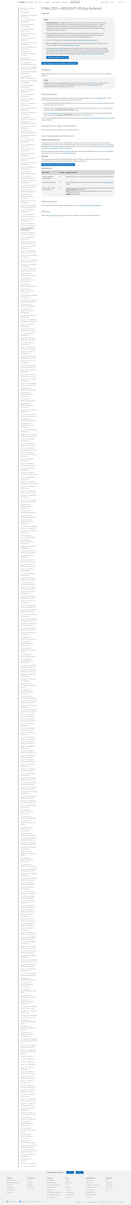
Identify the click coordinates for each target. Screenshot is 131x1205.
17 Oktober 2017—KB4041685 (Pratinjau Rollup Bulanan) (29, 1007)
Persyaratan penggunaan (92, 1202)
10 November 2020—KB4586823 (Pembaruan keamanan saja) (27, 521)
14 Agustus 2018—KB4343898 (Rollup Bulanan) (29, 874)
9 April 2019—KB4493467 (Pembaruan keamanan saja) (28, 760)
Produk (40, 2)
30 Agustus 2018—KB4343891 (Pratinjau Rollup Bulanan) (29, 870)
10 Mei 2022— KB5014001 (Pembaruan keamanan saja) (28, 348)
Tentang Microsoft (109, 1182)
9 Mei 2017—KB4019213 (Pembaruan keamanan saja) (28, 1086)
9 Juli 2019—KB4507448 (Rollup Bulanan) (27, 724)
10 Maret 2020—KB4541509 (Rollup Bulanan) (28, 601)
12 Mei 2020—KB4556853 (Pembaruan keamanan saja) (28, 579)
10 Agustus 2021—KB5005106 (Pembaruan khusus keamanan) (29, 435)
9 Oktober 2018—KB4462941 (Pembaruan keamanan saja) (28, 843)
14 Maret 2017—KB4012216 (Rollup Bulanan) (28, 1109)
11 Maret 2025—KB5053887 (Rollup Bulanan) (28, 104)
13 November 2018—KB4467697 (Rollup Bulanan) (28, 834)
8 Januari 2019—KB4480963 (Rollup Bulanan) (28, 806)
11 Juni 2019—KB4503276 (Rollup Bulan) (28, 733)
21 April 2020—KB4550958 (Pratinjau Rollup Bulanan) (28, 583)
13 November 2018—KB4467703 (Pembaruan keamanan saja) (27, 829)
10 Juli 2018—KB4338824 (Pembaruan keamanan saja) (28, 892)
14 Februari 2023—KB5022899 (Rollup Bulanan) (29, 256)
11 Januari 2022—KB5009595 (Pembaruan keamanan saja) (28, 384)
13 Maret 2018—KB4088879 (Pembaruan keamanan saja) (28, 947)
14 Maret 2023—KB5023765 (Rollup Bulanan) (28, 247)
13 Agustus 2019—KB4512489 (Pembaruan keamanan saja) (29, 710)
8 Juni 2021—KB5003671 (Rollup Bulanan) (27, 460)
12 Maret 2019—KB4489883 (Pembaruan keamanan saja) (28, 779)
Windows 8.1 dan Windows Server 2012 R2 (27, 9)
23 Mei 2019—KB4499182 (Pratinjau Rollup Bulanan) (28, 742)
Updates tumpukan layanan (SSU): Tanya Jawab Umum (58, 148)
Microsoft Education (50, 1180)
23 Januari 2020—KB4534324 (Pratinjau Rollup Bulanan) (28, 624)
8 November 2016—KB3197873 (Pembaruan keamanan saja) (27, 1136)
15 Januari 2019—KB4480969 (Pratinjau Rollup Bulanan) (28, 797)
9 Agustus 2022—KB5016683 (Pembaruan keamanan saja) (28, 320)
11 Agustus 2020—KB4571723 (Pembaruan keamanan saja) (29, 551)
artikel (58, 85)
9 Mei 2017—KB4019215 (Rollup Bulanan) (27, 1081)
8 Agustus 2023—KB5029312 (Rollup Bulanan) (28, 201)
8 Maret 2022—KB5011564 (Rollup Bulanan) (28, 361)
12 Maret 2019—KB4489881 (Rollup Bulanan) (28, 774)
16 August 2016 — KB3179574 (29, 1163)
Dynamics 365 (68, 1187)
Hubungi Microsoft (78, 1202)
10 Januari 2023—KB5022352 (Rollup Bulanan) (28, 265)
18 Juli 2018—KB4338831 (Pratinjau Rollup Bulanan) (27, 883)
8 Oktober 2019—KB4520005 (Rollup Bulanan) (28, 675)
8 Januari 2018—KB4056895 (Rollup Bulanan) (28, 970)
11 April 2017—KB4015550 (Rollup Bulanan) (28, 1095)
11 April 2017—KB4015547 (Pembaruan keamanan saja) (28, 1100)
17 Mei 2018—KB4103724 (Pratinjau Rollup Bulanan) (28, 910)
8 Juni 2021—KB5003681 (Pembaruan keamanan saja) (28, 464)
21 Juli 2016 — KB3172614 (28, 1166)
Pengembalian (29, 1185)
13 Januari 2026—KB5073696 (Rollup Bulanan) (28, 48)
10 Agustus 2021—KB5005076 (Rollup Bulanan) (29, 430)
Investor (107, 1189)
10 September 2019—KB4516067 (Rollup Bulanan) (28, 697)
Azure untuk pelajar (50, 1197)
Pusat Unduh (29, 1182)
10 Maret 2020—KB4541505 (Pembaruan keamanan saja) (28, 606)
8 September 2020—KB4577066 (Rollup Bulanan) (28, 536)
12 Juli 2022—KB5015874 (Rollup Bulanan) (27, 325)
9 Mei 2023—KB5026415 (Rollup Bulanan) (27, 229)
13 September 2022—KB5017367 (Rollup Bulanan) (28, 305)
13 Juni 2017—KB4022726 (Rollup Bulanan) (28, 1068)
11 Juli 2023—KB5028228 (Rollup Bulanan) (27, 210)
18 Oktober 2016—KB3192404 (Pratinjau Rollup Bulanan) (29, 1146)
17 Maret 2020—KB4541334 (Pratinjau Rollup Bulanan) (28, 597)
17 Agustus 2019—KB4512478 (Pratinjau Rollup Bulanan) (29, 701)
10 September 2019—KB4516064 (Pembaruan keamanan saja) (27, 691)
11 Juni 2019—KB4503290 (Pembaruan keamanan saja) (28, 738)
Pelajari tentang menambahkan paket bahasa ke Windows (58, 164)
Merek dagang (101, 1202)
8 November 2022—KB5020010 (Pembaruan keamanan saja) (27, 290)
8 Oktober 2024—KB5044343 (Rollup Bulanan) (28, 127)
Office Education (50, 1189)
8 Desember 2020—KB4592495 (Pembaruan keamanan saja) (27, 506)
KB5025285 (100, 98)
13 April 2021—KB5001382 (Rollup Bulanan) (28, 478)
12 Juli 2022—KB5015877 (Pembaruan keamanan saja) (28, 330)
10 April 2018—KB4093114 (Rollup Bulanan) (28, 929)
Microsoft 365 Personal (11, 1189)
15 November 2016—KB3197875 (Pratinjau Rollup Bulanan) (28, 1129)
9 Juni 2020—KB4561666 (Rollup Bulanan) (27, 570)
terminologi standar (55, 215)
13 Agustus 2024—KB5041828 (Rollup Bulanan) (29, 136)
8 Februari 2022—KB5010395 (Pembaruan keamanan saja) (28, 375)
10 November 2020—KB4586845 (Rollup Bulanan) (28, 516)
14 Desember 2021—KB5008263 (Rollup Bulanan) (28, 389)
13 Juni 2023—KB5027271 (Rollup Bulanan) (28, 220)
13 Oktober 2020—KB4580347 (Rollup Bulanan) (29, 531)
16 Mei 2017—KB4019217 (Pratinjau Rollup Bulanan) (28, 1077)
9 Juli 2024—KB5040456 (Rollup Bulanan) (27, 140)
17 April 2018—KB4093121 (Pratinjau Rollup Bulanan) (28, 924)
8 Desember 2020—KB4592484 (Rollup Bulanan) (28, 511)
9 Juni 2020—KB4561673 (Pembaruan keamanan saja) (28, 565)
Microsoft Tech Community (91, 1187)
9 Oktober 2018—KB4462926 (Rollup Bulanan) (28, 848)
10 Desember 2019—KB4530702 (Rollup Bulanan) (28, 638)
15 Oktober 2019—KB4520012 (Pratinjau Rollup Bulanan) (29, 666)
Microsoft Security (69, 1182)
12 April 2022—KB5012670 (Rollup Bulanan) (28, 352)
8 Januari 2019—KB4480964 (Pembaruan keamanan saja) (28, 801)
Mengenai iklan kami (110, 1202)
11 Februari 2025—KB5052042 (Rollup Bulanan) (29, 109)
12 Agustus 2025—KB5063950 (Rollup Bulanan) (29, 81)
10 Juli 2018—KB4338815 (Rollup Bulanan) (27, 888)
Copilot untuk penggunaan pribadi (13, 1182)
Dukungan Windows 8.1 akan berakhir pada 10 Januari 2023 (81, 40)
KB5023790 (70, 151)
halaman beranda (93, 85)
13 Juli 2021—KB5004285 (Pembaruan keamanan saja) (28, 444)
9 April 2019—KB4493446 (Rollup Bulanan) (27, 765)
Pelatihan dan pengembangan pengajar (54, 1192)
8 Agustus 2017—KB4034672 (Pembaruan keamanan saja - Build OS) (28, 1051)
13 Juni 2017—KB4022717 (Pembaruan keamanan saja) (28, 1072)
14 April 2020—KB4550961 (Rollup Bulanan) (28, 592)
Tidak (79, 1172)
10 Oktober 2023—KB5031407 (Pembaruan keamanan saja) (29, 186)
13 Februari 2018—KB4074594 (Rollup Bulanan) (29, 956)
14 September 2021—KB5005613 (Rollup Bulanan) (28, 420)
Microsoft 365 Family (10, 1187)
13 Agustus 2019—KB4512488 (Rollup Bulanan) (29, 706)
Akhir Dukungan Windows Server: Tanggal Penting (91, 53)
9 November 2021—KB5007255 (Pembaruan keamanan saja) (27, 405)
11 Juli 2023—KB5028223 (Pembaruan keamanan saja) (28, 215)
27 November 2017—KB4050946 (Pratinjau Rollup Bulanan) (28, 990)
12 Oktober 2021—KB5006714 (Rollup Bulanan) (29, 410)
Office (35, 2)
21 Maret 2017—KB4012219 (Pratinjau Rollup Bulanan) (28, 1104)
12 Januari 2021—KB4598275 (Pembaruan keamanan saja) (28, 500)
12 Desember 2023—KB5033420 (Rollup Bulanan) (28, 172)
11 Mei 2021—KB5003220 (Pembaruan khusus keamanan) (29, 473)
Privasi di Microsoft (109, 1187)
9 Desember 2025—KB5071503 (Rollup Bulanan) (28, 59)
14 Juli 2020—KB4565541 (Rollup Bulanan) (27, 556)
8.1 (58, 23)
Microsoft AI (68, 1180)
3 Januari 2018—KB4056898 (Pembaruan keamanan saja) (28, 974)
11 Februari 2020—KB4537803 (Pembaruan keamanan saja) (29, 620)
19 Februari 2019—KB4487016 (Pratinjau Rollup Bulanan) (29, 783)
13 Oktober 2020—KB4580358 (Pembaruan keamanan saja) (29, 527)
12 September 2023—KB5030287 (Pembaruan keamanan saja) (27, 196)
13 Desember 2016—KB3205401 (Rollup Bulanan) (28, 1118)
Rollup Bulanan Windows (54, 113)
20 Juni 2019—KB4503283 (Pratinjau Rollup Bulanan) (28, 729)
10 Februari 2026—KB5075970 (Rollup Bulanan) (29, 43)
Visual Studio (88, 1197)
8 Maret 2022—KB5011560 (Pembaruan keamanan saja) (28, 366)
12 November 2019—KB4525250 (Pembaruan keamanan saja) (27, 660)
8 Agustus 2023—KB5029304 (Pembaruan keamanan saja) (28, 206)
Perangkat (47, 2)
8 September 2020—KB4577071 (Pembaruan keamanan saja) (27, 541)
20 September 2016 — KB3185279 (27, 1160)
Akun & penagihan (56, 2)
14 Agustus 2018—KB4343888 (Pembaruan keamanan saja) (29, 879)
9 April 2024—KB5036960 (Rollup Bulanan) (27, 154)
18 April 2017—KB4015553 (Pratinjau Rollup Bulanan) (28, 1090)
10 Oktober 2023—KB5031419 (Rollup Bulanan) (29, 181)
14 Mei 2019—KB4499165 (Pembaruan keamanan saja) (28, 751)
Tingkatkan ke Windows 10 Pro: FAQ (57, 57)
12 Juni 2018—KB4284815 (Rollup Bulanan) (28, 901)
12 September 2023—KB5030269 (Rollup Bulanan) (28, 190)
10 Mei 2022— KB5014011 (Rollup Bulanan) (28, 343)
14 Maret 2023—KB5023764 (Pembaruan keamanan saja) (28, 251)
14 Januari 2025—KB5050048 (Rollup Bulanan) (28, 113)
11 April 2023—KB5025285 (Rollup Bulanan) (28, 238)
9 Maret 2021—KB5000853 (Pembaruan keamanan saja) (28, 491)
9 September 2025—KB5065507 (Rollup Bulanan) (28, 77)
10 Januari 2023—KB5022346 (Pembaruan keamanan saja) (28, 270)
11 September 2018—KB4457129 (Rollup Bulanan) (28, 865)
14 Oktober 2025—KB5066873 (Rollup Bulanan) (29, 72)
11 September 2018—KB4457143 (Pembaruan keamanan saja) (27, 859)
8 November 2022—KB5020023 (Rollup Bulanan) (28, 285)
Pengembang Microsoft (90, 1180)
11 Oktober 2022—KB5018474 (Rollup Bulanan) (29, 296)
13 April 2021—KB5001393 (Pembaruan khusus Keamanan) (29, 482)
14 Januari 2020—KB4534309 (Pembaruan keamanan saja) (28, 629)
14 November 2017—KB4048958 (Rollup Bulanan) (28, 996)
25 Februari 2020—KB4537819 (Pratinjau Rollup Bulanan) (29, 610)
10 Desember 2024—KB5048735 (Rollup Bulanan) (28, 118)
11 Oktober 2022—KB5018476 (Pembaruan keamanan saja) (29, 300)
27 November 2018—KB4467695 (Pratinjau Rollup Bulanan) (28, 822)
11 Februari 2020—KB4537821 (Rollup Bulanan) (29, 615)
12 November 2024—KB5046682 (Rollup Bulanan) (28, 122)
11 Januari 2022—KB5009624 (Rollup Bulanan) (28, 380)
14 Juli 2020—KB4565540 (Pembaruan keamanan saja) (28, 560)
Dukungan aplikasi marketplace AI (92, 1185)
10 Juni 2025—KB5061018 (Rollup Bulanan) (28, 90)
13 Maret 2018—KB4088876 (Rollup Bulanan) (28, 942)
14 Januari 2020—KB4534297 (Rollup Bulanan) (28, 633)
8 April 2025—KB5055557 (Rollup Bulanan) (27, 100)
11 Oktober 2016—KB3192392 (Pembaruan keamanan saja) (29, 1150)
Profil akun (29, 1180)
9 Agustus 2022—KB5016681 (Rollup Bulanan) (28, 316)
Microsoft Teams (69, 1197)
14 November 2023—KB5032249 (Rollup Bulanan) (28, 177)
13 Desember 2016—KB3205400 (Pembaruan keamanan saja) (27, 1123)
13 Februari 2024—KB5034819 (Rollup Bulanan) (29, 163)
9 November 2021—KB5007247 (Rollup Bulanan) (28, 400)
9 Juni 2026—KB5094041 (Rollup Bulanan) (27, 25)
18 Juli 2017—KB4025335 (27, 1056)
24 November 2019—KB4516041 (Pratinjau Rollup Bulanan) (28, 685)
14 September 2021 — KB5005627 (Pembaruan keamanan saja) (27, 425)
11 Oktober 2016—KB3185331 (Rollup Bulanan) (29, 1155)
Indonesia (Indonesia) (13, 1201)
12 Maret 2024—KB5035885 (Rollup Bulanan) (28, 159)
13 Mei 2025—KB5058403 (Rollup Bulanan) (28, 95)
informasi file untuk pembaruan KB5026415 (90, 205)
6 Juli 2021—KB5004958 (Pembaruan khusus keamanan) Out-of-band (29, 454)
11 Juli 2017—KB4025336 (27, 1059)
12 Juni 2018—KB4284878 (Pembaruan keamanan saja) (28, 906)
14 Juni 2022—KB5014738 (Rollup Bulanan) (28, 334)
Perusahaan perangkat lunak (91, 1194)
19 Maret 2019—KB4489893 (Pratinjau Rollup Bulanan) (28, 770)
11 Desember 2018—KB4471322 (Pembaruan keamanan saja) (27, 811)
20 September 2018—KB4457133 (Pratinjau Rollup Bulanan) (28, 853)
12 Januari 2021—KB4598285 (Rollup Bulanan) (28, 496)
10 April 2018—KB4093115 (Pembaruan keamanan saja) (28, 933)
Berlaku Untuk (46, 13)
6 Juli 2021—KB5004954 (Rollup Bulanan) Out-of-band (28, 449)
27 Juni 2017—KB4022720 (28, 1064)
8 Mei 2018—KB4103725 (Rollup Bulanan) (27, 915)
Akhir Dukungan (25, 12)
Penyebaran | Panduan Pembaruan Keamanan (95, 118)
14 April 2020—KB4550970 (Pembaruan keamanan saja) (28, 588)
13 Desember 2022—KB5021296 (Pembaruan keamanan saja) (27, 279)
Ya (70, 1172)
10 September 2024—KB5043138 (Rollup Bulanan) (28, 131)
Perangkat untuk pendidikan (52, 1182)
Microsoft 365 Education (51, 1187)
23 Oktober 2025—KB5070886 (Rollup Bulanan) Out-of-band (29, 68)
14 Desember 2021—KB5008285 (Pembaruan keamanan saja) (27, 394)
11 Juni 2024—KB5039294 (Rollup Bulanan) (28, 145)
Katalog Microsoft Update (69, 153)
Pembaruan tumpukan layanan (106, 146)
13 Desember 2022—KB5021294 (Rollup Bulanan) (28, 274)
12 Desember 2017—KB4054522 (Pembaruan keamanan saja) (27, 984)
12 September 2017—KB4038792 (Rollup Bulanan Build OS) (28, 1028)
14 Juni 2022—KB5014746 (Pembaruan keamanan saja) (28, 339)
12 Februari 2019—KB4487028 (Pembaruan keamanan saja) (29, 788)
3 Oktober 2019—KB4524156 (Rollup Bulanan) (28, 680)
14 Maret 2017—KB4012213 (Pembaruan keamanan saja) (28, 1113)
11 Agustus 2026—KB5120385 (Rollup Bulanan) (29, 16)
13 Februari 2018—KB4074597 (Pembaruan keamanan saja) (29, 960)
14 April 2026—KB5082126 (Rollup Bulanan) (28, 34)
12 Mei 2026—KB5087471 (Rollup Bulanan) (28, 30)
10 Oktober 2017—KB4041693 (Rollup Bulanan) (29, 1011)
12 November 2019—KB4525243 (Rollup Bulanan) (28, 655)
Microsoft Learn (89, 1182)
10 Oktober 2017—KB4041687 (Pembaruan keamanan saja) (29, 1016)
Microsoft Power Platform (90, 1192)
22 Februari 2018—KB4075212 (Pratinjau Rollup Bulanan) (29, 951)
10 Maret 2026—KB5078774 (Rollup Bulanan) (28, 39)
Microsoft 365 (30, 2)
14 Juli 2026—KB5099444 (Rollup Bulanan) (27, 20)
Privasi (84, 1202)
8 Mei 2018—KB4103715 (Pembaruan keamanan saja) (28, 920)
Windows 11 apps (10, 1192)
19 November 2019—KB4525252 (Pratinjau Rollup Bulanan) (28, 649)
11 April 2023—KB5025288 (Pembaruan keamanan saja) (28, 242)
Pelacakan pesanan (30, 1187)
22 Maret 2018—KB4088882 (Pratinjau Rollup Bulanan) (28, 938)
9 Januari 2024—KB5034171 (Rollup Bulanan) (28, 168)
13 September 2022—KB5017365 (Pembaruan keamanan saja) (27, 310)
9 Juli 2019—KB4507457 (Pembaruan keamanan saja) (28, 720)
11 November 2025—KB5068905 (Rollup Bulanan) (28, 63)
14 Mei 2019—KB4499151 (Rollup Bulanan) (28, 747)
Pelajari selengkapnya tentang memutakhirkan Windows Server (59, 63)
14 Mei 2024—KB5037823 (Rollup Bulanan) (28, 150)
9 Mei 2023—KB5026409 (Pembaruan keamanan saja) (28, 233)
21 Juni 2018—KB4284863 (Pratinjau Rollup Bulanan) (28, 897)
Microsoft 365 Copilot (69, 1194)
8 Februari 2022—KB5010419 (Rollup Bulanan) (28, 370)
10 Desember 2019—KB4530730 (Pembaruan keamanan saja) (27, 643)
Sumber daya (65, 2)
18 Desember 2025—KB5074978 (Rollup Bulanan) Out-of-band (28, 53)
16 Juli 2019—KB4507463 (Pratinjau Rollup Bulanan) (27, 715)
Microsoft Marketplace (90, 1189)
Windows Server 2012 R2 (56, 48)
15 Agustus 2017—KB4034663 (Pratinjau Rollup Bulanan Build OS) (29, 1040)
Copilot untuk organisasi (11, 1180)
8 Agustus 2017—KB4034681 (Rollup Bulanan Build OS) (28, 1046)
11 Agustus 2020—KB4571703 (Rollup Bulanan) (29, 547)
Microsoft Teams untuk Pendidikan (53, 1185)
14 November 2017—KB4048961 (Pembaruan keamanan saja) (27, 1001)
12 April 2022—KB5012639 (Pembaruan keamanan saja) (28, 357)
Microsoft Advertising (69, 1192)
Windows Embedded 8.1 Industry (70, 45)
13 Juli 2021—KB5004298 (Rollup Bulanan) (27, 440)
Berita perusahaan (109, 1185)
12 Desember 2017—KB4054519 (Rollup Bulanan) (28, 979)
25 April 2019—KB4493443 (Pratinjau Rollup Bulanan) (28, 756)
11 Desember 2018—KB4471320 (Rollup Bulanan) (28, 817)
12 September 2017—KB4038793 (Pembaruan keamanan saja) (27, 1034)
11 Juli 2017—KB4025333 (27, 1061)
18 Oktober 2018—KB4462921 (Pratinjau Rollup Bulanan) (29, 839)
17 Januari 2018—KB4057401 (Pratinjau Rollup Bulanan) (28, 965)
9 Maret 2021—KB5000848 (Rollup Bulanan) (28, 487)
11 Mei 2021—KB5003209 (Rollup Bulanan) (28, 469)
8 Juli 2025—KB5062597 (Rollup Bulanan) (27, 86)
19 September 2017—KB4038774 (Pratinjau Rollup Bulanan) (28, 1021)
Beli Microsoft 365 (75, 2)
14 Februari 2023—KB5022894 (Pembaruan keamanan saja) (29, 260)
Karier (107, 1180)
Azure (67, 1185)
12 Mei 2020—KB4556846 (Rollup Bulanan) (28, 574)
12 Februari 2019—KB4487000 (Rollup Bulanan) (29, 792)
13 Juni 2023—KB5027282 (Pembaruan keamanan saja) (28, 224)
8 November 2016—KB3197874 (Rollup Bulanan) (28, 1141)
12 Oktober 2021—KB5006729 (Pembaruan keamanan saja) (29, 415)
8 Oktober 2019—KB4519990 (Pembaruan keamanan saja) (28, 670)
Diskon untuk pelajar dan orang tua (53, 1194)
